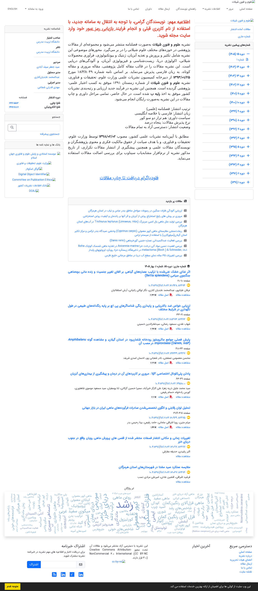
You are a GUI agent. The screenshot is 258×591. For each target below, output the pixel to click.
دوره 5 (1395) (237, 147)
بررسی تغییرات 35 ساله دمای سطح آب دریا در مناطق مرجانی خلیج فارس (143, 255)
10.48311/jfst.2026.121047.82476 (167, 472)
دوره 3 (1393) (237, 164)
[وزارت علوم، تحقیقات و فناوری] (34, 163)
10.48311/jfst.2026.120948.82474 (167, 285)
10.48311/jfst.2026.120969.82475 (167, 418)
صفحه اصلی (246, 9)
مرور (231, 9)
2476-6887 (14, 107)
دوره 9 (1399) (237, 111)
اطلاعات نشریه (212, 9)
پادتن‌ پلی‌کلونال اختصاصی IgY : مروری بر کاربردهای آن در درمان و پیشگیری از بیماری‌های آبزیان (130, 373)
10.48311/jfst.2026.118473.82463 (166, 319)
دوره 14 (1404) (237, 67)
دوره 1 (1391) (238, 182)
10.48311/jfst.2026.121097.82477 (167, 447)
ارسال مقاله (164, 9)
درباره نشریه (245, 556)
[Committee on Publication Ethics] (34, 180)
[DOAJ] (34, 191)
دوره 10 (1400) (237, 102)
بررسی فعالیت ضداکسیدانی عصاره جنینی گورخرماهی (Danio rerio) (146, 240)
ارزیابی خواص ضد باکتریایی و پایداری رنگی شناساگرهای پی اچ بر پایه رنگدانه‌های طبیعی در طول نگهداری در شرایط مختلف (129, 307)
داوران (148, 9)
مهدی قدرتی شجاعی (48, 87)
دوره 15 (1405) (237, 54)
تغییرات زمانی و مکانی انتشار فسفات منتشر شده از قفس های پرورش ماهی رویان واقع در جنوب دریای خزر (129, 440)
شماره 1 (241, 60)
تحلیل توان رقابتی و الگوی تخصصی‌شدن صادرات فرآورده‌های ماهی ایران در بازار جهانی (136, 407)
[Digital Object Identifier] (34, 174)
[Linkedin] (81, 576)
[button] (168, 586)
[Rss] (54, 576)
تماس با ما (133, 9)
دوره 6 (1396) (237, 138)
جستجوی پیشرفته (49, 134)
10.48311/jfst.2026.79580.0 (170, 383)
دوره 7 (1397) (237, 129)
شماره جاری (244, 36)
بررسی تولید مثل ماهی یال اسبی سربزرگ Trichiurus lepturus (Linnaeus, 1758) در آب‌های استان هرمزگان (132, 224)
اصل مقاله (159, 295)
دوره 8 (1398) (237, 120)
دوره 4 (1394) (237, 156)
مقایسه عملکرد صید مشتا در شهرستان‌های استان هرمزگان (154, 467)
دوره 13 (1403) (237, 76)
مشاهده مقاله (183, 295)
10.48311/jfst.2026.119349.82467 (167, 353)
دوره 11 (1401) (237, 93)
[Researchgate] (72, 576)
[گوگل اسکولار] (34, 169)
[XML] (142, 266)
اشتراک (33, 564)
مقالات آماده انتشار (240, 29)
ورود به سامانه (35, 9)
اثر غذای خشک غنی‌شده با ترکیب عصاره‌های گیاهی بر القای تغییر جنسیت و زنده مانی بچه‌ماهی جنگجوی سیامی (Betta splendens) (129, 273)
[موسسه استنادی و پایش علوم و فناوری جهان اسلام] (34, 156)
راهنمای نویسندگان (186, 9)
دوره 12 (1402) (237, 85)
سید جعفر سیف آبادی (48, 67)
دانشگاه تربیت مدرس (47, 42)
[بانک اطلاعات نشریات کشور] (34, 185)
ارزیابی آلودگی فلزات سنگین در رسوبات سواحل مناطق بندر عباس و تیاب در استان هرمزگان (135, 211)
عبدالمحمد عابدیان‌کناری (46, 77)
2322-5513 (13, 103)
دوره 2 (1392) (237, 173)
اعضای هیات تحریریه (241, 560)
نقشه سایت (245, 572)
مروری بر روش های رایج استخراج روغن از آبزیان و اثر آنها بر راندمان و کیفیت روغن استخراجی (132, 216)
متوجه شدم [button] (12, 586)
